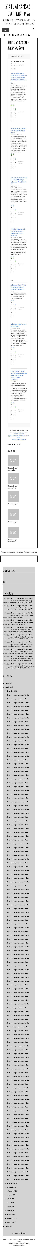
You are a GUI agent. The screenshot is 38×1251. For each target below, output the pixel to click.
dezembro (10, 691)
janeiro (9, 1222)
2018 (6, 683)
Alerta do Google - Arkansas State (19, 45)
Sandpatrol (16, 1243)
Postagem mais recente (8, 552)
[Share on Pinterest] (19, 444)
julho (8, 1199)
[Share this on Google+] (17, 444)
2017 (6, 687)
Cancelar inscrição (19, 433)
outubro (9, 1187)
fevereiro (10, 1218)
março (9, 1214)
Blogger (23, 1233)
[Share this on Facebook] (12, 444)
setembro (10, 1191)
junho (9, 1203)
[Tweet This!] (14, 444)
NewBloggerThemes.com (19, 1245)
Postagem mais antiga (30, 552)
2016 (6, 1226)
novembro (10, 1183)
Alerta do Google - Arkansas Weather (13, 523)
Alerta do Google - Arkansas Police (13, 487)
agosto (9, 1195)
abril (8, 1210)
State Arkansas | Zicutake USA (19, 10)
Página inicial (19, 552)
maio (8, 1207)
